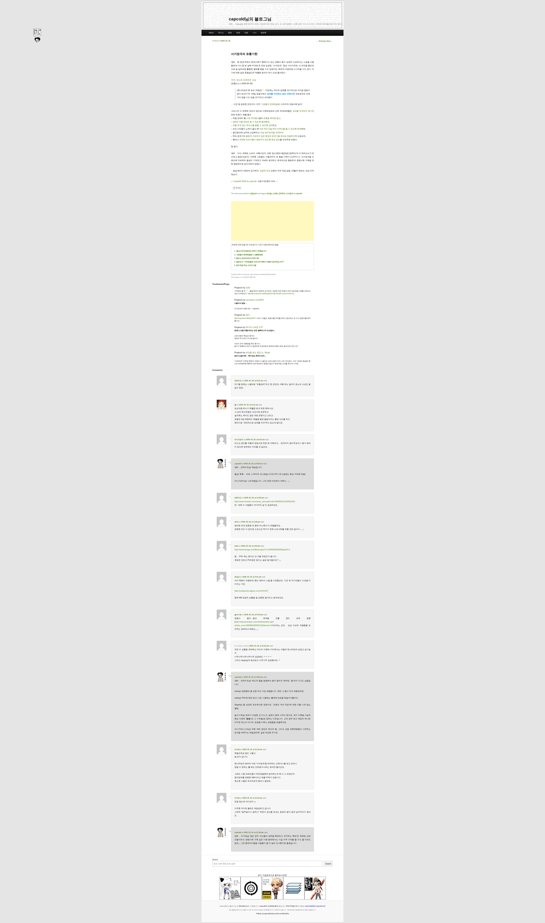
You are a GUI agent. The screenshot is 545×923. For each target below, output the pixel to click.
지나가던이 (238, 440)
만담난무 (253, 194)
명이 (248, 315)
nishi (236, 522)
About (211, 33)
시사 (254, 33)
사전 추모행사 (252, 118)
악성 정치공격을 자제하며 (271, 132)
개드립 (269, 194)
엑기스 (221, 33)
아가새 (237, 749)
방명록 (263, 33)
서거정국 (289, 194)
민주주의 (281, 194)
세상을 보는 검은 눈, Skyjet (258, 352)
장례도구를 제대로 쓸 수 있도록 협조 (249, 122)
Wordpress (243, 906)
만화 (246, 33)
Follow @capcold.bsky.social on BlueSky (272, 914)
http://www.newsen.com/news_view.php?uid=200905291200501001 (264, 501)
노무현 (275, 194)
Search (215, 860)
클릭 (246, 157)
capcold (299, 194)
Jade (248, 287)
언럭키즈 (237, 381)
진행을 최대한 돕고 (271, 118)
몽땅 (230, 33)
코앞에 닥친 (265, 171)
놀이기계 (237, 615)
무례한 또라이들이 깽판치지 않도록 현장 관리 (259, 139)
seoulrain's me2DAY (255, 300)
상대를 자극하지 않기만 (303, 111)
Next (330, 41)
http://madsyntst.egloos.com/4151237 (251, 591)
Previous (321, 41)
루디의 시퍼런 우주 (254, 327)
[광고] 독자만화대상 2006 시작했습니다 (251, 251)
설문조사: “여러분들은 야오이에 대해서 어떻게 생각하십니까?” (260, 262)
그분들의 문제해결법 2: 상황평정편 (249, 255)
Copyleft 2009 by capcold (245, 181)
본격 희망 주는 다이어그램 (246, 265)
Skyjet (237, 577)
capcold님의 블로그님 (250, 19)
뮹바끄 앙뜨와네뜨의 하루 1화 (247, 258)
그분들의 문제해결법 (270, 104)
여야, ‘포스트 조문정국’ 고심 (243, 80)
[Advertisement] (272, 221)
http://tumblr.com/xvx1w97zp (283, 294)
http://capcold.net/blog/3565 (261, 294)
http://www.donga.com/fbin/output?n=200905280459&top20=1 (262, 549)
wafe (236, 546)
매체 (238, 33)
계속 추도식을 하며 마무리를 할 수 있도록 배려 (280, 129)
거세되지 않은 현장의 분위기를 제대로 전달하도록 (274, 136)
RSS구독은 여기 (292, 906)
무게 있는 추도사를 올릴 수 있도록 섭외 (254, 125)
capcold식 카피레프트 (267, 906)
